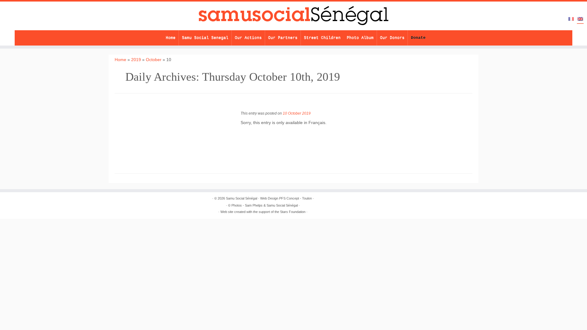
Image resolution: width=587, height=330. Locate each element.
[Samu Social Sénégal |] (293, 16)
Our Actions (248, 37)
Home (170, 37)
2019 (136, 59)
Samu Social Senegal (205, 37)
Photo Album (360, 37)
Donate (418, 37)
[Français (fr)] (571, 19)
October (153, 59)
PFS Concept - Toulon (295, 198)
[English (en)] (580, 19)
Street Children (322, 37)
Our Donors (392, 37)
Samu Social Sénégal (241, 198)
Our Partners (282, 37)
